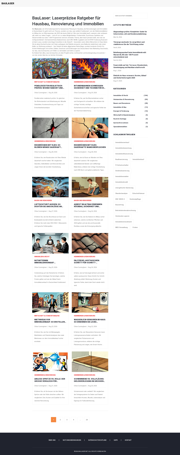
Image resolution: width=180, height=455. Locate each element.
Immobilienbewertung (123, 148)
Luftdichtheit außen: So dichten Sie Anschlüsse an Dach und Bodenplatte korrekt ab (48, 205)
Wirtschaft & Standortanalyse (46, 82)
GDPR (116, 440)
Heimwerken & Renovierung (84, 82)
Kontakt (128, 440)
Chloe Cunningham (40, 92)
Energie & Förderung (130, 111)
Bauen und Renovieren (43, 200)
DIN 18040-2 (120, 199)
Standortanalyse (121, 193)
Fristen (135, 227)
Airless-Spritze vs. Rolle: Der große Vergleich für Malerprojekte (49, 380)
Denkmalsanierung (122, 171)
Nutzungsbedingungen (72, 440)
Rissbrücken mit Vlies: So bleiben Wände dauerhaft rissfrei (47, 146)
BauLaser (8, 3)
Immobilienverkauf (122, 142)
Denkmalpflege (135, 199)
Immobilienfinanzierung (124, 154)
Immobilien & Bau (130, 107)
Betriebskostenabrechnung (125, 210)
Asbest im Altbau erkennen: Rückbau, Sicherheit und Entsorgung (88, 205)
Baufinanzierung (121, 159)
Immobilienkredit (121, 182)
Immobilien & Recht (42, 256)
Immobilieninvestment (123, 222)
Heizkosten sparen (122, 216)
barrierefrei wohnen (130, 123)
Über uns (52, 440)
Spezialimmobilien (130, 127)
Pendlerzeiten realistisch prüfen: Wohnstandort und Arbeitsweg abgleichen (48, 87)
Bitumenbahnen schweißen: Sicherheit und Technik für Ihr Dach (89, 87)
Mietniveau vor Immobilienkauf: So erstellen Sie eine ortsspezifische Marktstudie (49, 320)
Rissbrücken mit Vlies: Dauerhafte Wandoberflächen (90, 146)
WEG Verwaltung (121, 227)
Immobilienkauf (138, 159)
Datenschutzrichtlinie (97, 440)
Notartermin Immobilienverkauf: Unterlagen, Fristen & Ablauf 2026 (49, 261)
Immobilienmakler (122, 176)
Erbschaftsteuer (138, 193)
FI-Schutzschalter (122, 165)
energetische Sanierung (124, 188)
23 (87, 420)
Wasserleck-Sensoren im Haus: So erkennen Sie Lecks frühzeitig (90, 320)
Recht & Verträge (130, 119)
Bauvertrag (119, 205)
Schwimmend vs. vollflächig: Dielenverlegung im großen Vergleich (89, 380)
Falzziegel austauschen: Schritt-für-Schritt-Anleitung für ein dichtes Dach (90, 261)
